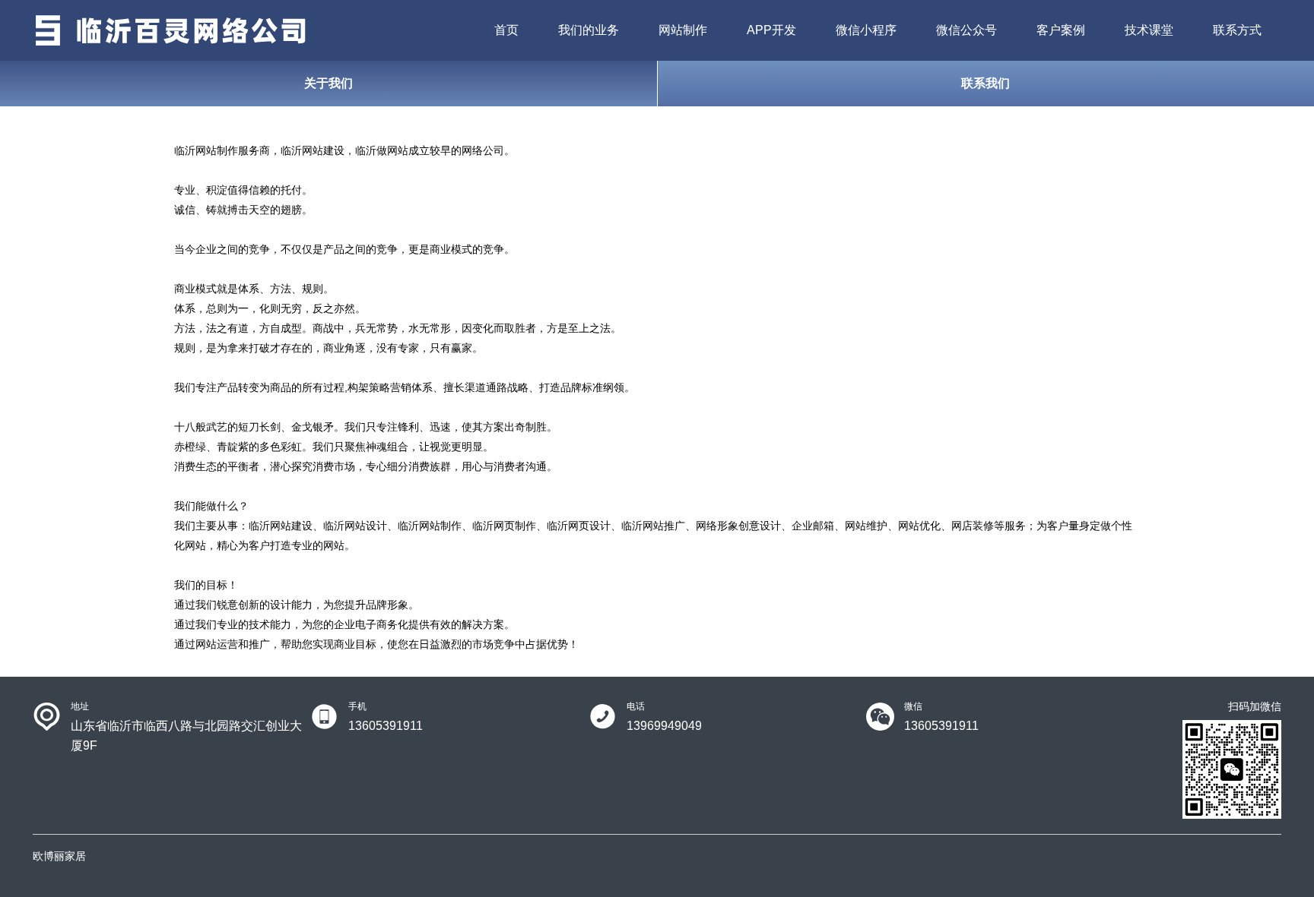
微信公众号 (966, 30)
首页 (506, 30)
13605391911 (385, 725)
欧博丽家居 (59, 856)
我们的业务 (588, 30)
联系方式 (1237, 30)
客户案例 (1060, 30)
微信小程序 (866, 30)
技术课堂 (1149, 30)
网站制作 (683, 30)
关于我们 (328, 83)
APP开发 (771, 30)
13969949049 (664, 725)
